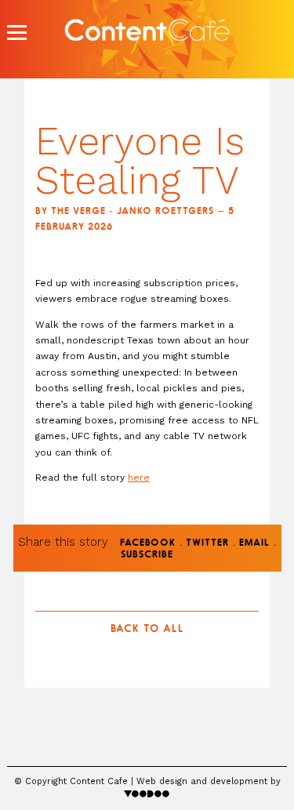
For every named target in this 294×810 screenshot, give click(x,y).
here (139, 477)
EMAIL (254, 543)
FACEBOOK (148, 543)
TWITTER (207, 543)
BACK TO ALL (147, 629)
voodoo (147, 793)
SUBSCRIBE (147, 555)
